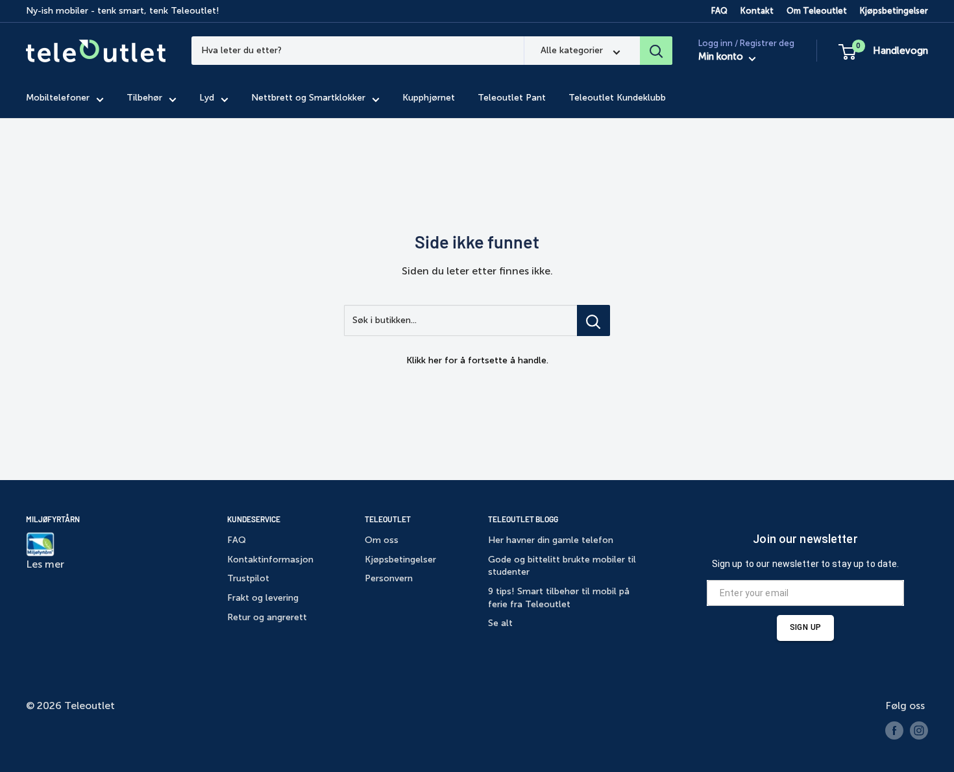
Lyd (206, 98)
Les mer (45, 564)
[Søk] (656, 50)
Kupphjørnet (428, 98)
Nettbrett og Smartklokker (308, 98)
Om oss (381, 540)
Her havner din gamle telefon (550, 540)
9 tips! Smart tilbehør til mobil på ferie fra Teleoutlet (559, 598)
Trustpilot (248, 578)
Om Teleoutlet (817, 11)
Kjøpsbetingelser (894, 11)
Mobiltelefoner (58, 98)
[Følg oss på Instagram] (919, 730)
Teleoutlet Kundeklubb (617, 98)
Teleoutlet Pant (512, 98)
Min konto (722, 57)
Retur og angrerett (267, 617)
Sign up (805, 627)
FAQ (719, 11)
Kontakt (757, 11)
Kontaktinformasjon (270, 559)
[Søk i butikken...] (593, 320)
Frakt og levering (263, 597)
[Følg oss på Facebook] (894, 730)
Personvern (389, 578)
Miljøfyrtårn (53, 519)
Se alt (500, 623)
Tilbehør (144, 98)
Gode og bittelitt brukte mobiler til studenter (562, 566)
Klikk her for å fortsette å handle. (477, 360)
